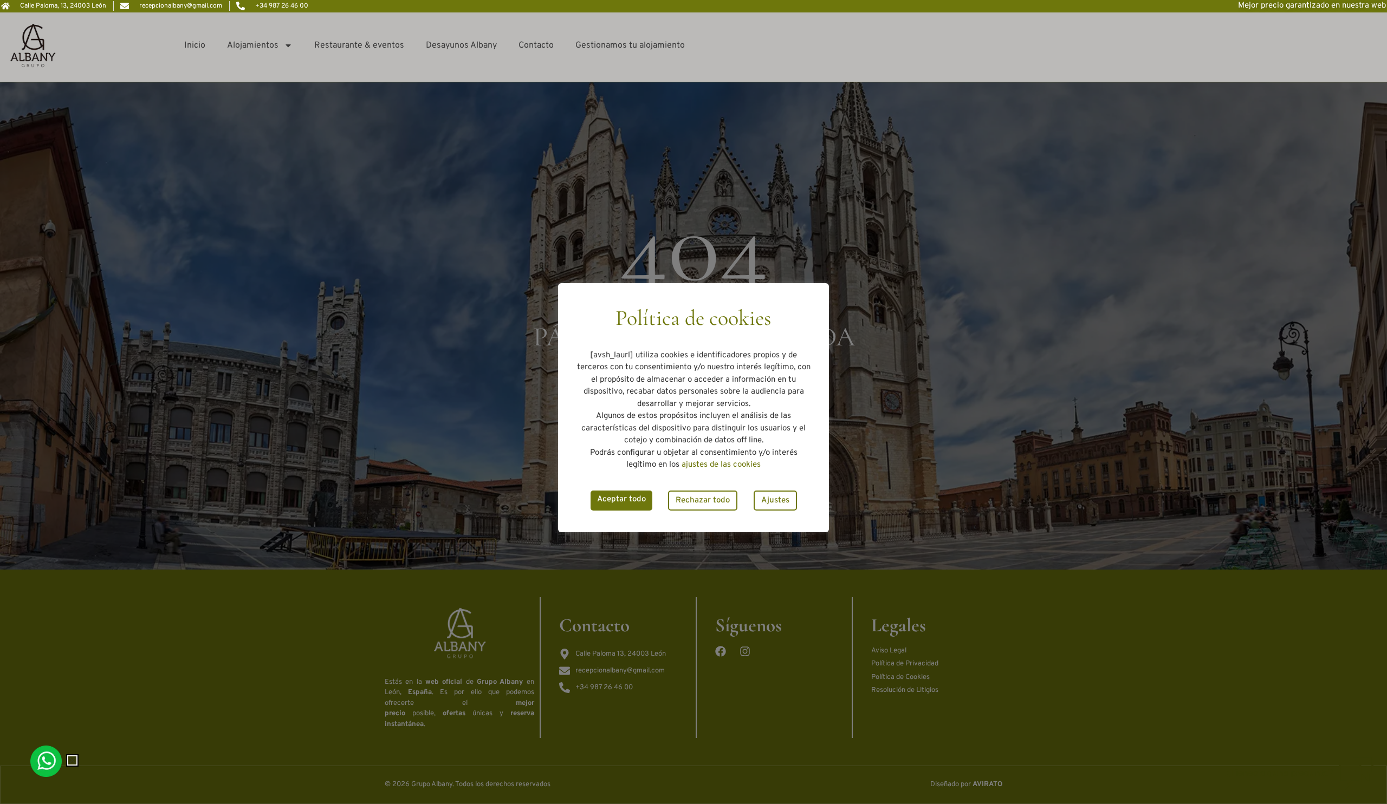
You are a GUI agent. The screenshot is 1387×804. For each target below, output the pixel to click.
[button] (72, 760)
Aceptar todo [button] (621, 499)
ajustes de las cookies (721, 465)
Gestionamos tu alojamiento (630, 45)
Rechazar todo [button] (703, 500)
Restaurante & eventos (359, 45)
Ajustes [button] (775, 500)
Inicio (194, 45)
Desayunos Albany (461, 45)
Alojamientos (252, 45)
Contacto (536, 45)
